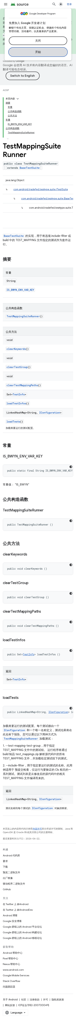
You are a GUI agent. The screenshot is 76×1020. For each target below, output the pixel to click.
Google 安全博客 (12, 921)
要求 (5, 861)
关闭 (38, 40)
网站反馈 (10, 1005)
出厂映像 (8, 878)
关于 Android (10, 999)
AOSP (6, 90)
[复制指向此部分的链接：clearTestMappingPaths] (44, 612)
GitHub (7, 889)
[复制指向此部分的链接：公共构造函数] (31, 500)
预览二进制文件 (11, 872)
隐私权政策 (58, 999)
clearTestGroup (17, 367)
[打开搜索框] (54, 4)
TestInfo (19, 394)
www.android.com (13, 969)
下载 (5, 866)
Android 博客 (10, 915)
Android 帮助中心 (12, 952)
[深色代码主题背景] (71, 467)
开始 (38, 52)
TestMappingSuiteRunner (23, 316)
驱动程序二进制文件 (14, 883)
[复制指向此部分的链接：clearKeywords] (30, 554)
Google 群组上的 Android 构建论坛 (22, 932)
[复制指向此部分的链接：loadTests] (22, 698)
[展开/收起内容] (18, 99)
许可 (45, 999)
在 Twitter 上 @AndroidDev (18, 909)
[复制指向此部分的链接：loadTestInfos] (28, 640)
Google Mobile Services (16, 975)
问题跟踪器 (9, 986)
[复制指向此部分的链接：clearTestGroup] (32, 583)
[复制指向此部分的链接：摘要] (14, 259)
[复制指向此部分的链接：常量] (14, 446)
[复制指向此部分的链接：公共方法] (23, 544)
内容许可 (37, 828)
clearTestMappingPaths (22, 385)
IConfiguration (49, 412)
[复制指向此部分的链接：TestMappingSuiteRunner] (47, 510)
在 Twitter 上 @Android (15, 904)
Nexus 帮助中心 (11, 964)
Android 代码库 (11, 855)
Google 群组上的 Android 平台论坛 (22, 926)
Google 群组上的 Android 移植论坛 (22, 938)
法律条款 (35, 999)
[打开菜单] (5, 4)
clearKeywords (16, 349)
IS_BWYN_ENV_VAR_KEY (20, 290)
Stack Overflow (11, 981)
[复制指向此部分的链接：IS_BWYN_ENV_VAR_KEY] (45, 456)
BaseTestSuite (30, 167)
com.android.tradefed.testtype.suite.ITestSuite (40, 189)
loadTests (13, 421)
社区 (23, 999)
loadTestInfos (16, 403)
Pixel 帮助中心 (10, 958)
